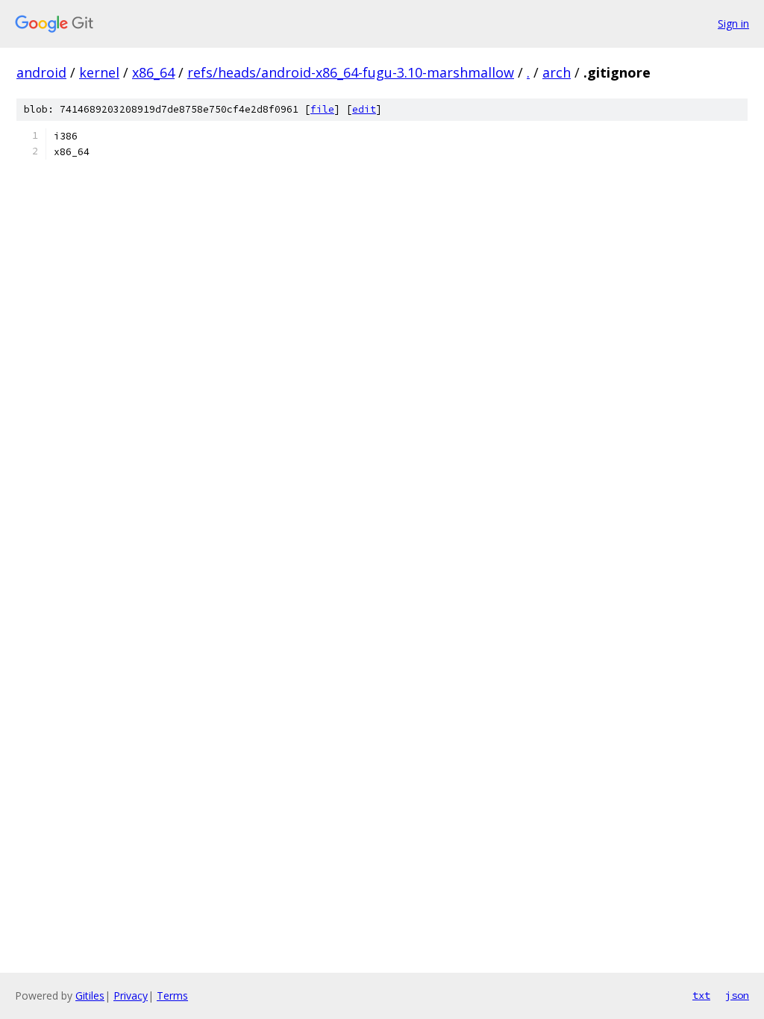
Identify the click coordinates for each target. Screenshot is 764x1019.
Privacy (130, 995)
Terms (172, 995)
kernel (99, 72)
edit (364, 109)
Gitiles (89, 995)
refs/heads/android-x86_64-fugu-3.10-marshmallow (350, 72)
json (737, 995)
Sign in (733, 23)
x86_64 (153, 72)
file (322, 109)
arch (556, 72)
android (41, 72)
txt (701, 995)
